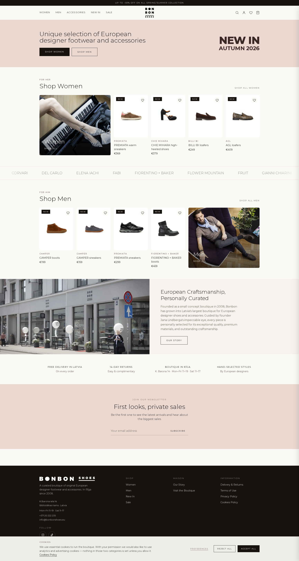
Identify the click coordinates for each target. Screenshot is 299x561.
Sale (109, 12)
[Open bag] (258, 12)
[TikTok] (51, 534)
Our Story (179, 484)
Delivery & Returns (231, 484)
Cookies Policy (229, 502)
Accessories (76, 12)
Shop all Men (249, 200)
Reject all (224, 549)
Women (44, 12)
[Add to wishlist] (142, 100)
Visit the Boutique (184, 490)
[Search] (237, 12)
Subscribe (177, 430)
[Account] (244, 12)
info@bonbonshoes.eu (52, 519)
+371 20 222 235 (47, 515)
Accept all (248, 549)
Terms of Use (228, 490)
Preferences (199, 549)
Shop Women (54, 51)
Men (58, 12)
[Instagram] (42, 534)
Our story (174, 340)
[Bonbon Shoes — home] (149, 12)
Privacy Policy (228, 496)
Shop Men (84, 52)
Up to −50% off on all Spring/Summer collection (149, 3)
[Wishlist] (251, 12)
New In (130, 496)
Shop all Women (247, 88)
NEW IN (95, 12)
